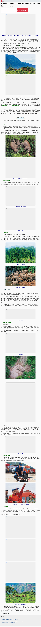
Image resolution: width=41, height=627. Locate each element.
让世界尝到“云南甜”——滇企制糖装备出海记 (9, 622)
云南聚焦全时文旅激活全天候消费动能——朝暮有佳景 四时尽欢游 (12, 621)
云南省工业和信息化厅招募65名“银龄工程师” (9, 624)
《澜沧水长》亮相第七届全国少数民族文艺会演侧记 (10, 619)
